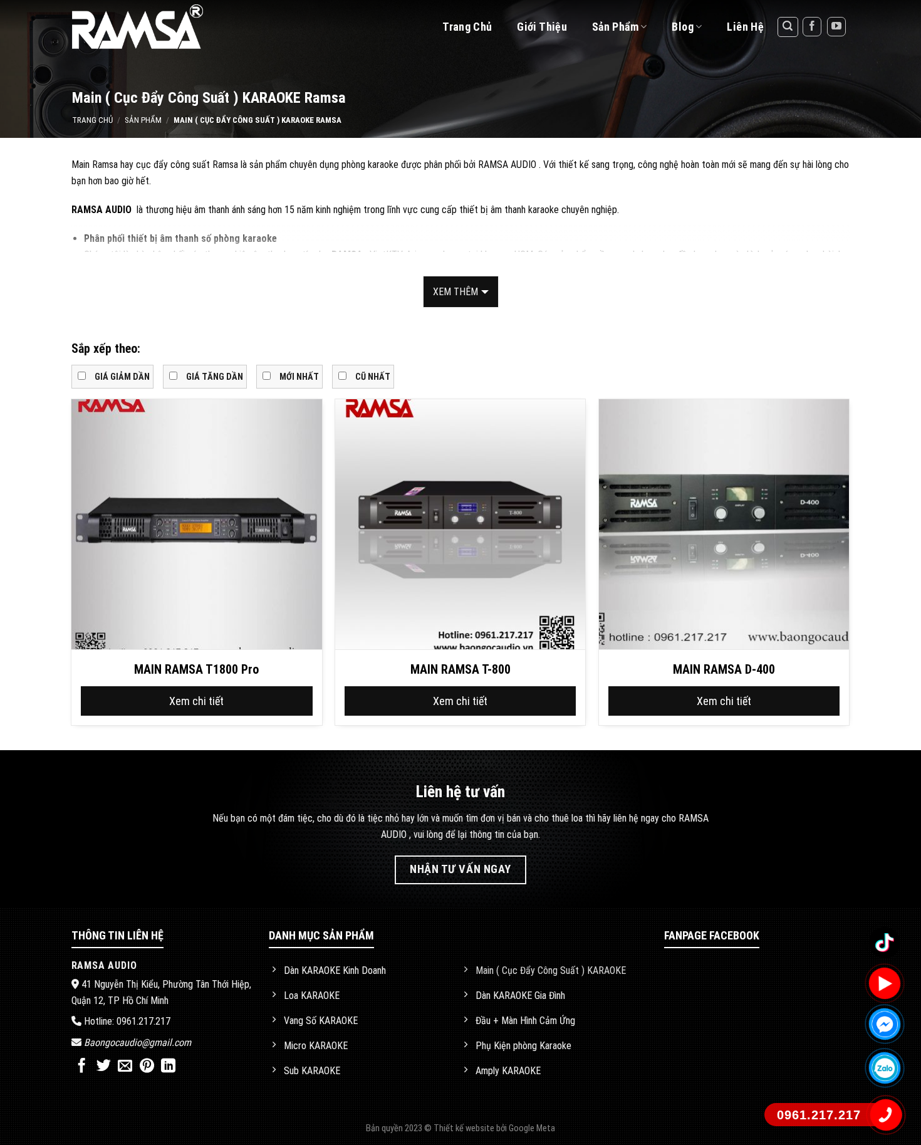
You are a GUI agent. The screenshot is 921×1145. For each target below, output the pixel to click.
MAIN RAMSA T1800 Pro (196, 669)
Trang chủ (467, 26)
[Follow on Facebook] (812, 26)
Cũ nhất (372, 377)
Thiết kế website (465, 1128)
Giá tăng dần (214, 377)
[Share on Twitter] (103, 1067)
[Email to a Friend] (125, 1067)
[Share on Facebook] (82, 1067)
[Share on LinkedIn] (168, 1067)
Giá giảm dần (122, 377)
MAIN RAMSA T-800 (460, 669)
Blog (682, 26)
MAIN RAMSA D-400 (724, 669)
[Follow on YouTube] (836, 26)
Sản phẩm (143, 120)
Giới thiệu (542, 26)
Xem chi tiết (196, 701)
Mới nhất (299, 377)
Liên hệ (745, 26)
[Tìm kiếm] (788, 27)
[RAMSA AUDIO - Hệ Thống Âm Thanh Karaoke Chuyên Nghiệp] (152, 26)
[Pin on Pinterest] (147, 1067)
